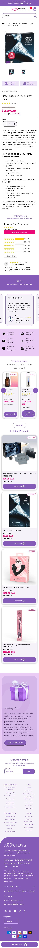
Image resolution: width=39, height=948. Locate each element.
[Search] (34, 15)
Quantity (5, 119)
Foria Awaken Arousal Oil (8, 390)
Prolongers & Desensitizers (10, 803)
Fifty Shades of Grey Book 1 (12, 530)
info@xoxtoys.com (16, 900)
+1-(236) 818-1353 (17, 904)
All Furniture (29, 816)
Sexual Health (12, 23)
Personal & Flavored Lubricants (10, 789)
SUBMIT (28, 771)
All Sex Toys (28, 808)
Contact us (8, 896)
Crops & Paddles (29, 824)
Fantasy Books (10, 825)
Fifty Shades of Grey (9, 91)
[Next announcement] (35, 2)
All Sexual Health (10, 832)
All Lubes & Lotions (10, 807)
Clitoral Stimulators (29, 794)
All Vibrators (29, 791)
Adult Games (23, 23)
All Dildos (29, 788)
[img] (14, 262)
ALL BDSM (29, 830)
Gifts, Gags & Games (10, 822)
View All (19, 425)
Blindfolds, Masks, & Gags (28, 820)
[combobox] (19, 15)
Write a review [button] (19, 232)
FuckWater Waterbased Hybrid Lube (26, 390)
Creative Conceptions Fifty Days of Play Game (19, 473)
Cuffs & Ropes (28, 827)
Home (4, 23)
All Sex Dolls (28, 805)
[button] (4, 9)
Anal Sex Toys (28, 802)
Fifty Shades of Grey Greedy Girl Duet (16, 587)
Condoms (10, 829)
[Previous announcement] (4, 2)
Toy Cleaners (10, 799)
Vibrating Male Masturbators (28, 798)
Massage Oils (10, 793)
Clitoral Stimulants (10, 796)
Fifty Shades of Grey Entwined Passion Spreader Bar (16, 645)
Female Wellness (10, 819)
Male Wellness (10, 816)
